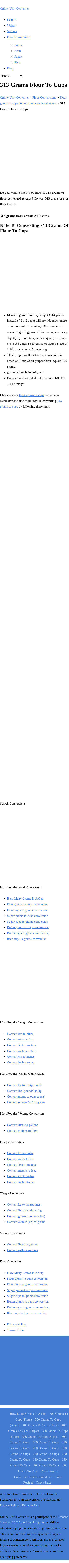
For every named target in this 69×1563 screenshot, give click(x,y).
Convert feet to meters (21, 1045)
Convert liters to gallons (22, 1125)
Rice (17, 62)
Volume (12, 31)
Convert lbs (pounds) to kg (24, 1091)
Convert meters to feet (21, 1051)
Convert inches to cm (20, 1062)
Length (11, 19)
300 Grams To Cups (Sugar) (40, 1436)
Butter (18, 45)
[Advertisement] (34, 149)
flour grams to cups (31, 395)
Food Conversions (18, 37)
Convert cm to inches (20, 1056)
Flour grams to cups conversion (27, 904)
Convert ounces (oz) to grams (26, 1102)
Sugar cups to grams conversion (27, 921)
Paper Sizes (43, 1482)
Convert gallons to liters (22, 1130)
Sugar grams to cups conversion (27, 915)
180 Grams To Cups (46, 1459)
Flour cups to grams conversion (27, 910)
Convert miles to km (20, 1039)
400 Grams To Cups (46, 1448)
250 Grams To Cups (46, 1454)
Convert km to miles (20, 1034)
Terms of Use (15, 1330)
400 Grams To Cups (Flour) (40, 1425)
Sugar (18, 56)
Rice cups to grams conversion (27, 939)
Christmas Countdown (38, 1477)
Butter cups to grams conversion (28, 933)
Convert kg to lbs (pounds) (24, 1085)
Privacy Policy (16, 1324)
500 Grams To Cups (46, 1442)
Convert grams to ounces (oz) (26, 1096)
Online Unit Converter (14, 8)
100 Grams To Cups (46, 1465)
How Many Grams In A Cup (25, 898)
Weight (11, 25)
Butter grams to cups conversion (28, 927)
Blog (10, 68)
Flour (17, 51)
